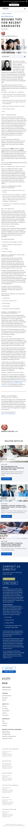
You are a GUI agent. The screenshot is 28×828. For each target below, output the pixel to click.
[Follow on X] (6, 683)
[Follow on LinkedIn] (4, 683)
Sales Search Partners (7, 738)
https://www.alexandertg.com (8, 413)
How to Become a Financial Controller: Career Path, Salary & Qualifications (12, 544)
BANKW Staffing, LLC (12, 36)
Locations (4, 713)
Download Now (14, 4)
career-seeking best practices (17, 381)
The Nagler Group (6, 734)
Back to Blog (7, 13)
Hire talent (9, 579)
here (5, 162)
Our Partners (5, 708)
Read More (7, 478)
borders (17, 156)
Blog (2, 16)
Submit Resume (10, 583)
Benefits (4, 700)
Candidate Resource (8, 16)
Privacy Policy (5, 715)
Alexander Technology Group (9, 736)
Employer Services (6, 689)
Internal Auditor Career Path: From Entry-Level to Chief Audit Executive (14, 507)
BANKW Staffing (6, 732)
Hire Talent (9, 668)
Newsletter (4, 725)
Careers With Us (6, 710)
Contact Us (4, 723)
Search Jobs (5, 697)
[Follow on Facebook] (3, 683)
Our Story (4, 706)
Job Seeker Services (6, 695)
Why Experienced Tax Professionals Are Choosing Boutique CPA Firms (12, 468)
